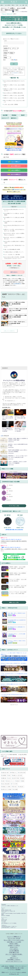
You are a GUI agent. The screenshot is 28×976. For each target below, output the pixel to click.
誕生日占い (14, 118)
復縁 (14, 636)
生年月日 (5, 46)
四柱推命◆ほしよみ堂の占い (14, 959)
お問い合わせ (5, 966)
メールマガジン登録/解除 (14, 969)
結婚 (23, 5)
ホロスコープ (9, 14)
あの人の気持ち (7, 5)
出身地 (5, 55)
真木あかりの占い (14, 947)
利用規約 (11, 966)
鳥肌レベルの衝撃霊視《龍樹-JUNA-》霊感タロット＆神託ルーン (14, 549)
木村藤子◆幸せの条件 (14, 952)
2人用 (10, 615)
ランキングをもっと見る (14, 505)
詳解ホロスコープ (14, 957)
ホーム (4, 14)
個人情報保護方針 (15, 72)
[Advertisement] (14, 348)
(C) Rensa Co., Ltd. (14, 974)
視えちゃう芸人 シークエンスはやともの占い (14, 940)
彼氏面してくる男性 (6, 786)
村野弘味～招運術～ (14, 943)
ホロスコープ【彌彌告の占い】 (14, 936)
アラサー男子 (14, 783)
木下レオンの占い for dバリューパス (14, 961)
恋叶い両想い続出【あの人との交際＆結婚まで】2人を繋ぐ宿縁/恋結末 (16, 627)
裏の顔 (18, 781)
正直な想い (21, 786)
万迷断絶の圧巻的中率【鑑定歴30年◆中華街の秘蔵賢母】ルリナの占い (14, 541)
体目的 (23, 778)
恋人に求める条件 (6, 783)
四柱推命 (14, 115)
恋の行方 (14, 643)
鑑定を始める (14, 272)
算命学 (23, 115)
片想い (17, 5)
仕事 (26, 5)
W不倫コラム (13, 772)
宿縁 (14, 615)
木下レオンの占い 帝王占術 (14, 938)
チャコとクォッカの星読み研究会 (20, 11)
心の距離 (15, 789)
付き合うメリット (10, 781)
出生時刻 (5, 50)
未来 (3, 781)
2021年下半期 (16, 778)
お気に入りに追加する (9, 331)
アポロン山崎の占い (14, 949)
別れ (9, 775)
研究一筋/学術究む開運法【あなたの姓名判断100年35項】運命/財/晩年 (17, 620)
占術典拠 (6, 968)
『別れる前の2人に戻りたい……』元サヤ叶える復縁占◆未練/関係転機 (16, 634)
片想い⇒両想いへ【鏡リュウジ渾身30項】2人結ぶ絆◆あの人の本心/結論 (16, 614)
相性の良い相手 (6, 772)
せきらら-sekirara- (21, 972)
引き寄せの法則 (22, 772)
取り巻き (15, 786)
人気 (9, 778)
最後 (23, 781)
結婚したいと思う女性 (17, 775)
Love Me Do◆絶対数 (14, 950)
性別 (4, 60)
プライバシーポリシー (20, 966)
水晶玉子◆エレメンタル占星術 (14, 942)
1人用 (10, 622)
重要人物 (4, 778)
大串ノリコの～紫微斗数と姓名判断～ (14, 954)
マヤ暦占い (14, 956)
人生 (20, 5)
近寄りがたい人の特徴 (7, 789)
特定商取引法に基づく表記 (17, 968)
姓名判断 (5, 115)
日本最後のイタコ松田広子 (14, 945)
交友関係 (4, 775)
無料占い (2, 5)
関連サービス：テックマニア (9, 972)
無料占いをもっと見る (14, 602)
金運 (2, 435)
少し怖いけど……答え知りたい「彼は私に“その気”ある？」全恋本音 (16, 641)
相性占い (13, 5)
